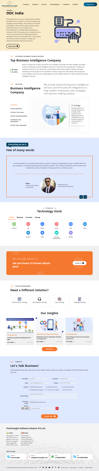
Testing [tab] (37, 217)
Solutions (35, 4)
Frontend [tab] (29, 217)
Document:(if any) (25, 402)
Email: (26, 383)
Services (43, 4)
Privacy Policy (73, 467)
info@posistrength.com (39, 458)
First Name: (25, 379)
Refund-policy (89, 467)
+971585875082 (82, 458)
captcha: (26, 406)
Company (26, 4)
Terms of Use (64, 467)
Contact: (56, 383)
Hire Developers (54, 4)
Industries (66, 4)
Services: (26, 387)
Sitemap (81, 467)
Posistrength (15, 458)
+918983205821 (60, 458)
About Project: (24, 396)
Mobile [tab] (11, 217)
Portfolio (75, 4)
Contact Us (78, 263)
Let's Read (10, 342)
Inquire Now (90, 4)
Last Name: (55, 379)
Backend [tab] (20, 217)
